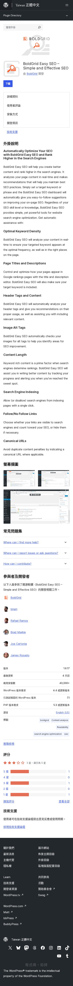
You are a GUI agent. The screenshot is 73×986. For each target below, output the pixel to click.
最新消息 (8, 854)
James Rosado (20, 655)
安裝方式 (12, 114)
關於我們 (8, 848)
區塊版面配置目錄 (49, 866)
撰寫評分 (8, 801)
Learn (6, 877)
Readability (62, 727)
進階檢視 (8, 743)
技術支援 (12, 132)
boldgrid (44, 720)
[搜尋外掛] (39, 27)
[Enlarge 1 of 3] (30, 474)
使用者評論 (14, 105)
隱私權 (7, 866)
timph (14, 609)
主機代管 (8, 860)
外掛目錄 (43, 860)
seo (66, 734)
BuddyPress (12, 924)
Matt (8, 912)
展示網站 (43, 848)
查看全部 (64, 801)
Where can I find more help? (21, 542)
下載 (8, 83)
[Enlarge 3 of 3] (65, 494)
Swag (43, 895)
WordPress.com (14, 906)
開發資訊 (12, 123)
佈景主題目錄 (46, 854)
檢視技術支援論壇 (14, 827)
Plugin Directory (12, 15)
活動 (41, 883)
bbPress (10, 918)
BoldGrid (32, 73)
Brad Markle (18, 632)
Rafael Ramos (19, 620)
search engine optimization (48, 734)
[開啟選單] (67, 5)
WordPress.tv (13, 895)
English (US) (63, 712)
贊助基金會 (46, 889)
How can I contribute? (17, 563)
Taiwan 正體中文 (21, 939)
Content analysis (60, 720)
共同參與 (43, 877)
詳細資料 (12, 96)
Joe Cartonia (19, 643)
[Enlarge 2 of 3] (65, 474)
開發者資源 (10, 889)
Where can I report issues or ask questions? (30, 553)
